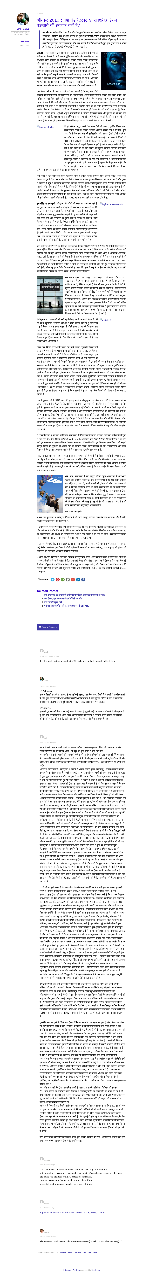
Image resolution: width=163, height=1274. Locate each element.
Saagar (46, 1203)
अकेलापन (63, 1253)
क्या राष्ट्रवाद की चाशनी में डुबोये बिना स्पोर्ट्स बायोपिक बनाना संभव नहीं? (74, 595)
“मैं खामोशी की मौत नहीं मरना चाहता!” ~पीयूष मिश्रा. (66, 605)
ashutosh (47, 1160)
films (41, 14)
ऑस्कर (70, 1253)
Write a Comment (49, 627)
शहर (85, 1253)
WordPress (96, 1270)
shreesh (46, 1232)
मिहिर (46, 680)
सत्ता (90, 1253)
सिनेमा (95, 1253)
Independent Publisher (71, 1270)
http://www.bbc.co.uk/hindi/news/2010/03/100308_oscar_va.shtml (72, 1212)
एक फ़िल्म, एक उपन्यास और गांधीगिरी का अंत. (63, 598)
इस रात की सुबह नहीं (53, 602)
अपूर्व (45, 738)
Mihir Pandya (23, 29)
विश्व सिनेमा (78, 1253)
